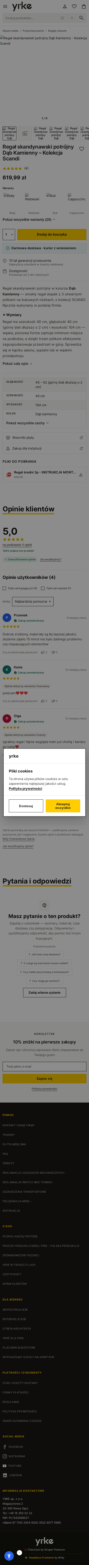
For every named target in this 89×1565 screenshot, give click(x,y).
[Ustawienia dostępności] (9, 1556)
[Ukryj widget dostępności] (19, 1552)
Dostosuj (26, 806)
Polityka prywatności (25, 788)
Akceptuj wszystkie (62, 806)
